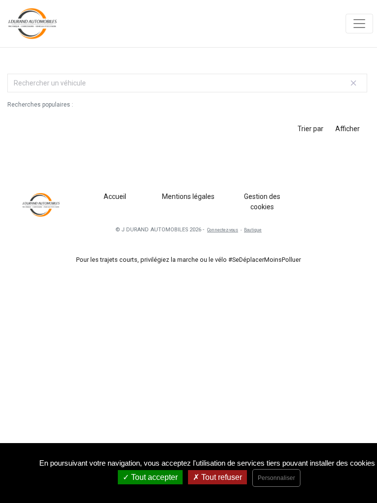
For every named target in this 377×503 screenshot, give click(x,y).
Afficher (347, 129)
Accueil (115, 196)
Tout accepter (153, 477)
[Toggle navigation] (359, 23)
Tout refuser (220, 477)
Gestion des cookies (262, 202)
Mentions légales (188, 196)
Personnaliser (276, 478)
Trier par (310, 129)
